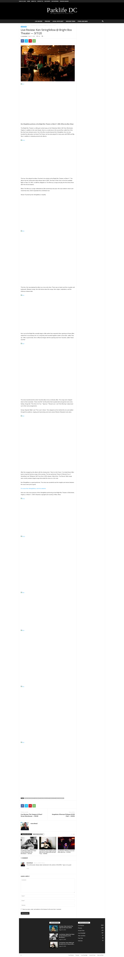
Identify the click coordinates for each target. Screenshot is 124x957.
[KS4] (48, 312)
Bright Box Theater (29, 798)
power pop (51, 798)
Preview (47, 21)
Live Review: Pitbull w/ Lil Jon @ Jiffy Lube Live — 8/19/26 (66, 851)
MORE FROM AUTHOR (38, 834)
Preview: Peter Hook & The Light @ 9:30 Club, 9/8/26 (66, 926)
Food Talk (80, 938)
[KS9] (48, 257)
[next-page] (74, 834)
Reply (28, 868)
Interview (80, 940)
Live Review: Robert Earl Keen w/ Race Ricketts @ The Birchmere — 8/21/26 (28, 852)
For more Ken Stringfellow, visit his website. (33, 488)
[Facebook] (22, 41)
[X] (26, 41)
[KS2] (48, 768)
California (37, 798)
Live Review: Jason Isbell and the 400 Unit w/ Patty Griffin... (67, 943)
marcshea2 (24, 36)
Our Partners (54, 1)
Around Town (70, 21)
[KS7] (48, 101)
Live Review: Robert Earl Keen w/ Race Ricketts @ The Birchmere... (66, 936)
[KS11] (48, 516)
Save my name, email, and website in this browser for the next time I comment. (42, 909)
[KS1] (48, 713)
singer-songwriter (59, 798)
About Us (33, 1)
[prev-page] (72, 834)
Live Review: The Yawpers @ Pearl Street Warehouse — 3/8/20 (31, 815)
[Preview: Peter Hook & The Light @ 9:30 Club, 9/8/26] (53, 928)
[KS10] (48, 562)
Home (28, 1)
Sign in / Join (22, 1)
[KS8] (48, 442)
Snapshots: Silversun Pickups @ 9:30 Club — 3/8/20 (63, 815)
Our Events (47, 1)
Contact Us (40, 1)
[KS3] (48, 656)
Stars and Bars (83, 21)
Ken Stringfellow (44, 798)
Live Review (38, 21)
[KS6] (48, 610)
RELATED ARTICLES (26, 834)
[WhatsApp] (34, 41)
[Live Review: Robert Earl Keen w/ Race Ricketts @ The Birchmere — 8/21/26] (29, 843)
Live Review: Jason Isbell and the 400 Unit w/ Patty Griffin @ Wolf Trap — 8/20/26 (47, 852)
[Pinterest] (30, 41)
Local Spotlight (58, 21)
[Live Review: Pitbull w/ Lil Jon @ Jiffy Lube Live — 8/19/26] (66, 843)
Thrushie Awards (64, 1)
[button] (102, 21)
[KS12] (48, 157)
